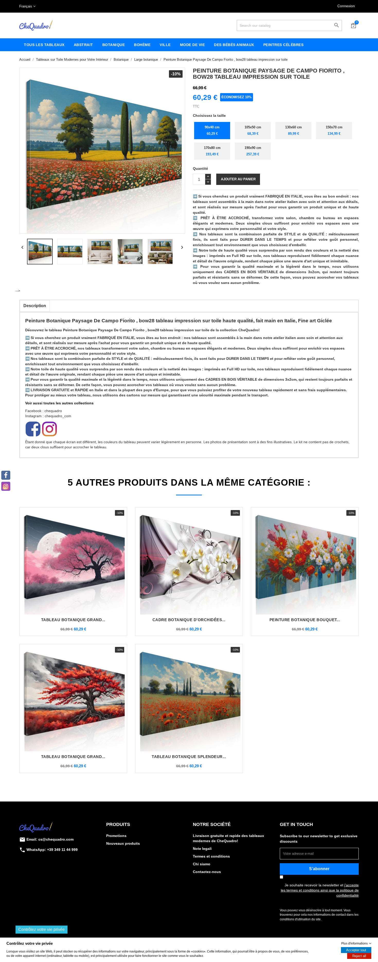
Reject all (359, 956)
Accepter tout (356, 950)
